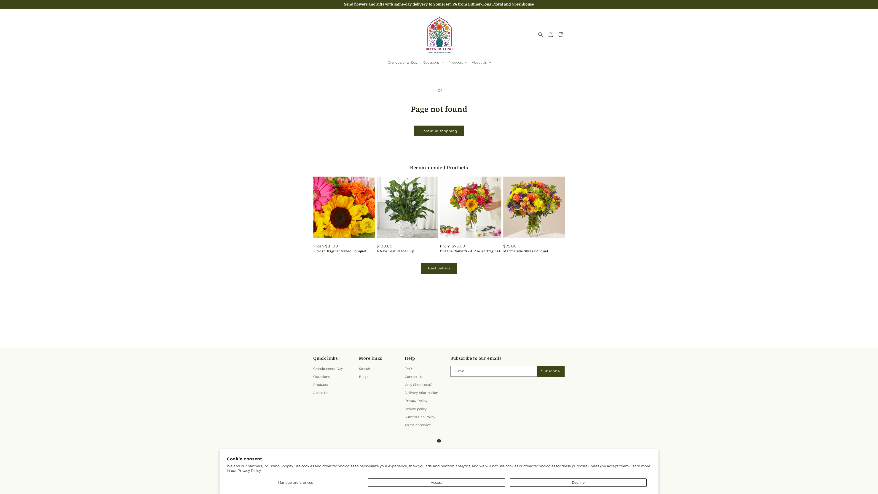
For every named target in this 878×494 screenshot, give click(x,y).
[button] (433, 62)
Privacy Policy (249, 470)
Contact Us (414, 377)
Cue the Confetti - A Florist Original (470, 251)
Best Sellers (439, 268)
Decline (578, 482)
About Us (320, 393)
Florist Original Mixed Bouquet (340, 251)
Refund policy (416, 409)
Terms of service (418, 425)
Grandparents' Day (328, 369)
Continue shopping (439, 131)
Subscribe (550, 371)
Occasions (321, 377)
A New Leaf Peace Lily (395, 251)
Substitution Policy (420, 417)
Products (320, 385)
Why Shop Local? (419, 385)
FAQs (409, 369)
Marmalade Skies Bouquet (525, 251)
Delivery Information (421, 393)
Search (364, 369)
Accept (437, 482)
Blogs (363, 377)
